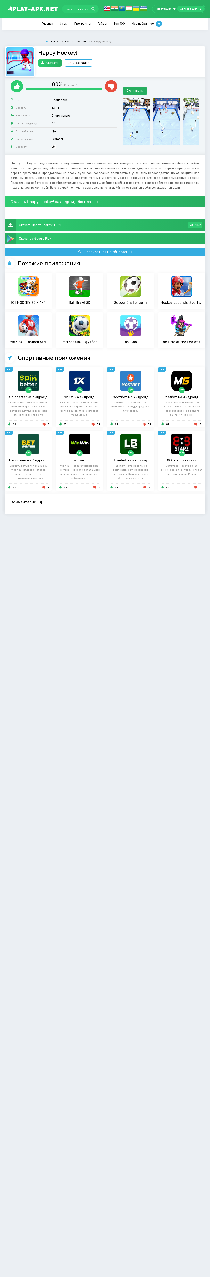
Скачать (52, 63)
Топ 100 (119, 23)
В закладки (81, 63)
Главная (47, 23)
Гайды (102, 23)
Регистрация (163, 8)
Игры (63, 23)
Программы (82, 23)
